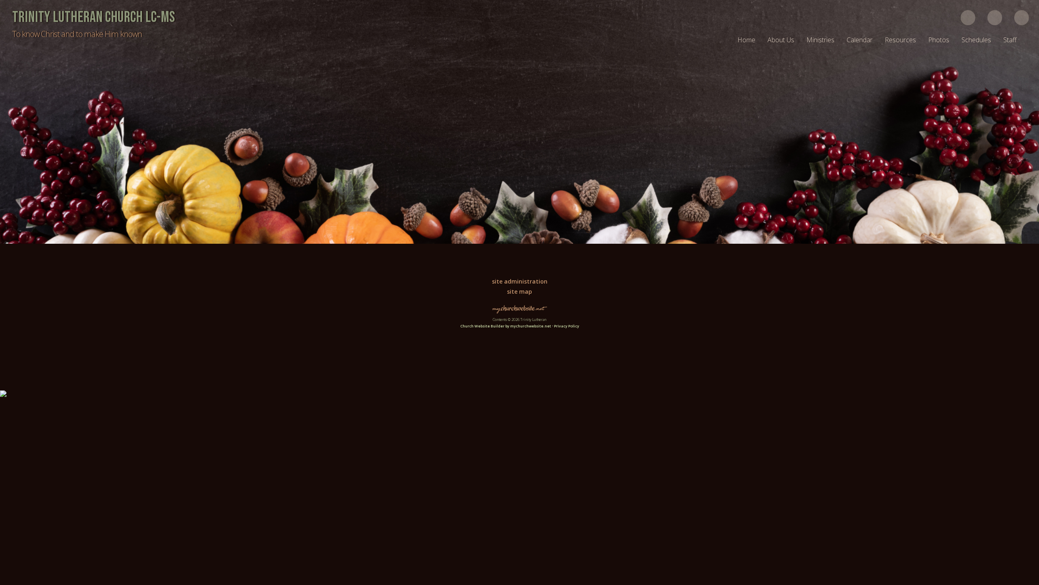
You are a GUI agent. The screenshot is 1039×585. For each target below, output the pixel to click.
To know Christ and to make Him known (77, 33)
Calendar (860, 39)
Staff (1010, 39)
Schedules (976, 39)
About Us (780, 39)
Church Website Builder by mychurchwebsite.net (505, 326)
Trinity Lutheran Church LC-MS (93, 17)
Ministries (820, 39)
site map (519, 291)
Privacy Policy (566, 326)
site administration (520, 281)
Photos (938, 39)
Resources (900, 39)
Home (746, 39)
